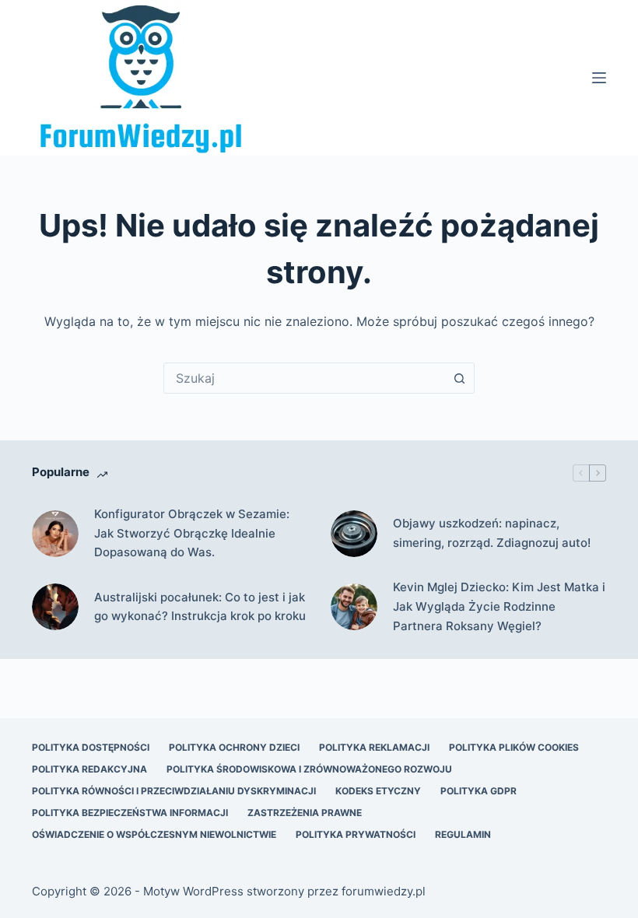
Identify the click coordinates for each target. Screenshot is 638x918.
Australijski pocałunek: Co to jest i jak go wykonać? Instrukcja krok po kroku (200, 607)
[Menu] (599, 78)
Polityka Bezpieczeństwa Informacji (130, 812)
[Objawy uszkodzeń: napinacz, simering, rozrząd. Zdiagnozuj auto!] (354, 533)
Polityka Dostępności (90, 747)
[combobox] (304, 378)
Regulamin (463, 834)
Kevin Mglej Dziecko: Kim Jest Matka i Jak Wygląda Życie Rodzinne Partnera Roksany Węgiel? (499, 606)
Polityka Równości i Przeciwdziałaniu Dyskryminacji (174, 791)
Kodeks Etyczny (378, 791)
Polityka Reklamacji (374, 747)
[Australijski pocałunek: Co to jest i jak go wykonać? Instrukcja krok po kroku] (55, 606)
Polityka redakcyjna (89, 769)
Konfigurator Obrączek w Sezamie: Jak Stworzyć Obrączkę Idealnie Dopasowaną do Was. (191, 533)
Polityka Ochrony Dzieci (234, 747)
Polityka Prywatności (355, 834)
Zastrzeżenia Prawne (304, 812)
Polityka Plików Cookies (514, 747)
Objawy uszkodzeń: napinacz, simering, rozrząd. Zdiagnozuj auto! (492, 533)
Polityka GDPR (478, 791)
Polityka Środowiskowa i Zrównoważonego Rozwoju (309, 769)
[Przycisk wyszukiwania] (459, 378)
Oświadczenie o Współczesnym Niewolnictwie (154, 834)
